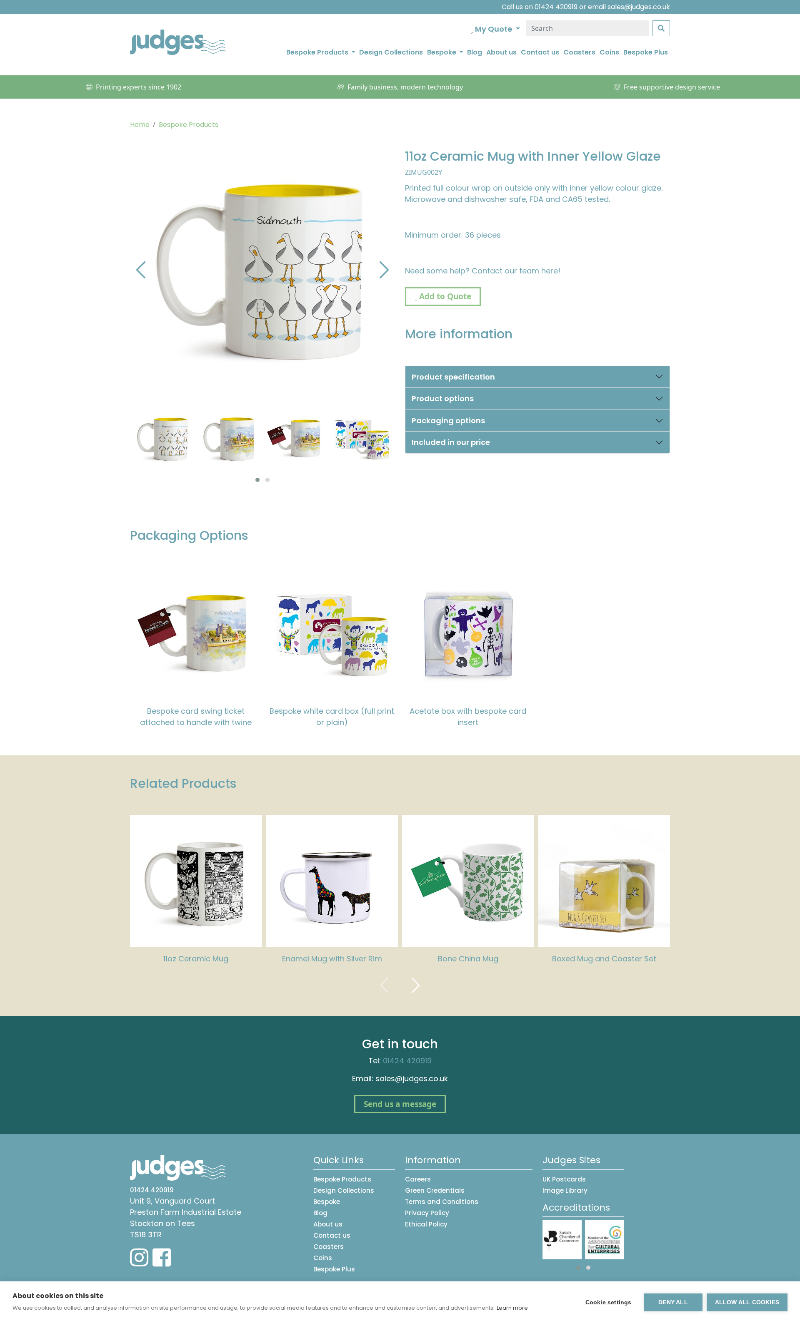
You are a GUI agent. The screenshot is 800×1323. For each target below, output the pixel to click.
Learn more (512, 1308)
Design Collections (391, 52)
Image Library (565, 1190)
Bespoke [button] (442, 52)
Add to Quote (444, 296)
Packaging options (448, 420)
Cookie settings (608, 1302)
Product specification (453, 377)
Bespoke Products (188, 124)
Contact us (540, 52)
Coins (609, 52)
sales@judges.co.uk (639, 7)
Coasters (579, 52)
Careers (418, 1179)
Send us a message (400, 1104)
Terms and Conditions (441, 1201)
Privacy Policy (427, 1213)
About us (501, 52)
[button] (257, 480)
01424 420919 (556, 7)
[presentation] (140, 269)
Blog (474, 52)
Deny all (673, 1302)
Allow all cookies (747, 1302)
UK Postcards (564, 1179)
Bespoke (326, 1201)
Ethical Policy (426, 1224)
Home (140, 124)
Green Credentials (435, 1190)
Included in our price (451, 442)
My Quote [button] (493, 29)
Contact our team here (515, 271)
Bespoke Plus (645, 52)
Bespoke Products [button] (318, 52)
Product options (443, 398)
